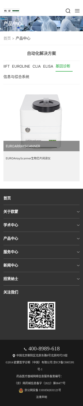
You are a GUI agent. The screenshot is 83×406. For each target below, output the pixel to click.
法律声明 (41, 397)
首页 (7, 38)
